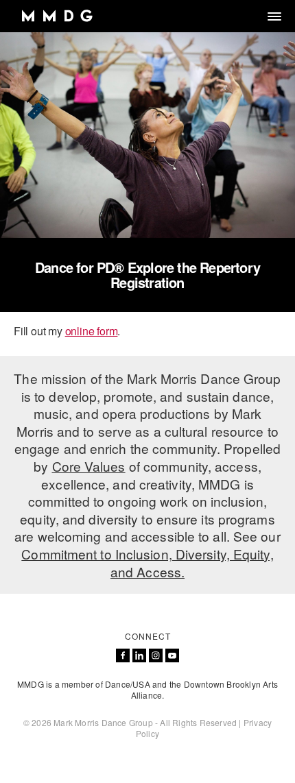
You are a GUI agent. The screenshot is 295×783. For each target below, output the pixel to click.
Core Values (89, 466)
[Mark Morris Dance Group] (56, 16)
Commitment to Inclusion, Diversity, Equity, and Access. (147, 562)
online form (91, 331)
